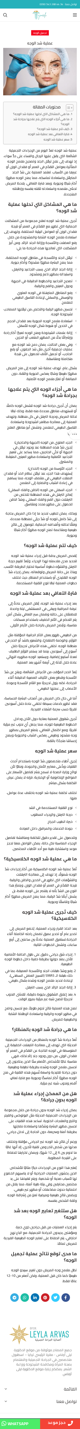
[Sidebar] (74, 434)
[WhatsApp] (24, 1297)
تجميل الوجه (40, 32)
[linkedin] (35, 1297)
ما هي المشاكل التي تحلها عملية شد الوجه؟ (41, 113)
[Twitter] (55, 1297)
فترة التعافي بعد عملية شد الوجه (48, 133)
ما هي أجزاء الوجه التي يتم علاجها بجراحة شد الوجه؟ (41, 121)
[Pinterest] (45, 1297)
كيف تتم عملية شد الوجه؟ (53, 128)
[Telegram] (14, 1297)
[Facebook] (65, 1297)
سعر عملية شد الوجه (56, 139)
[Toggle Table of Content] (67, 107)
